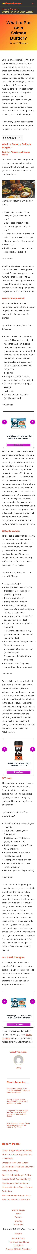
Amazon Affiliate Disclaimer (18, 1249)
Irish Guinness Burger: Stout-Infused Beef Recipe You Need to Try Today (18, 1125)
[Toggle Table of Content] (19, 137)
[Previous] (4, 422)
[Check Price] (18, 445)
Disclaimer (18, 1245)
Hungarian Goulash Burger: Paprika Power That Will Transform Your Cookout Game (18, 1113)
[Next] (32, 422)
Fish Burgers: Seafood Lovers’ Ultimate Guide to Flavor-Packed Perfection (17, 1187)
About (18, 1213)
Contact (18, 1217)
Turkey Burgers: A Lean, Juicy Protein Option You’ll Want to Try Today (17, 1101)
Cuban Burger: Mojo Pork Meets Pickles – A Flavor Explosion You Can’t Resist (17, 1154)
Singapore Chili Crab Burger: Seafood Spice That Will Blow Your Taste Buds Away (18, 1167)
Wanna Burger (18, 1210)
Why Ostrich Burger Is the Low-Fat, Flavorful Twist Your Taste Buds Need (18, 1090)
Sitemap (18, 1221)
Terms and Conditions (18, 1242)
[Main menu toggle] (32, 3)
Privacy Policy (18, 1238)
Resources (18, 1224)
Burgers (23, 43)
